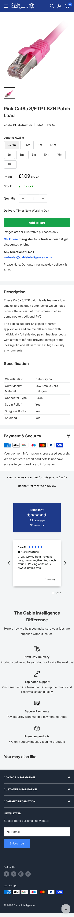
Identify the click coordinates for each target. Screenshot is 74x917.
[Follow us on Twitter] (13, 874)
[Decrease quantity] (23, 198)
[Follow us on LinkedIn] (28, 874)
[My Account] (59, 6)
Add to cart (37, 223)
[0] (67, 6)
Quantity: (10, 198)
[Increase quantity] (43, 198)
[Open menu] (6, 6)
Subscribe (16, 843)
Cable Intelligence (18, 124)
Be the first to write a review (37, 486)
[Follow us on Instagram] (21, 874)
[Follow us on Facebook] (6, 874)
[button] (37, 485)
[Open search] (52, 6)
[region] (37, 563)
